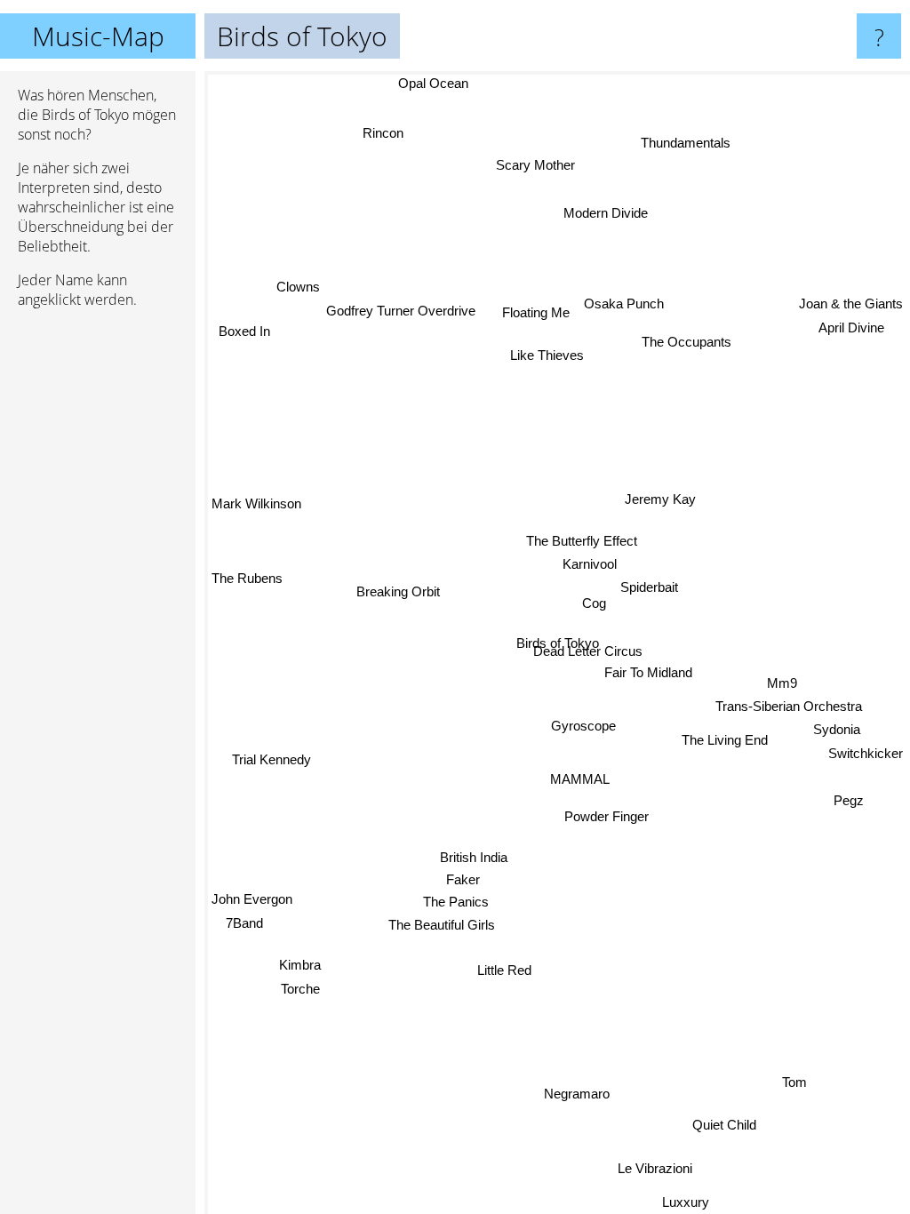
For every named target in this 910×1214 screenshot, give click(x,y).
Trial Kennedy (271, 760)
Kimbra (300, 964)
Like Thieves (547, 354)
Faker (462, 877)
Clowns (298, 287)
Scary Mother (535, 164)
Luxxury (690, 1202)
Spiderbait (649, 585)
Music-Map (98, 36)
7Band (245, 925)
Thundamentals (686, 143)
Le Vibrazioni (655, 1167)
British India (473, 856)
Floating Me (536, 311)
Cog (594, 602)
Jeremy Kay (661, 499)
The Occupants (686, 340)
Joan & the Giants (851, 300)
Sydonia (835, 733)
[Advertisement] (98, 594)
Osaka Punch (624, 302)
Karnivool (589, 562)
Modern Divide (605, 212)
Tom (791, 1087)
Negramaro (577, 1092)
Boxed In (245, 329)
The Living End (725, 739)
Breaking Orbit (398, 588)
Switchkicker (865, 756)
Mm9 (782, 687)
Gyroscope (583, 725)
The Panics (455, 900)
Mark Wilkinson (256, 505)
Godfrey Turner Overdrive (400, 311)
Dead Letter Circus (588, 651)
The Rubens (247, 580)
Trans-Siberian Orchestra (787, 709)
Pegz (849, 799)
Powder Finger (605, 816)
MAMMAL (580, 779)
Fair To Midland (648, 672)
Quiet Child (725, 1123)
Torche (300, 988)
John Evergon (252, 901)
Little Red (503, 969)
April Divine (850, 323)
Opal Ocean (433, 83)
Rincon (383, 131)
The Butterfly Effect (581, 539)
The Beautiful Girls (440, 923)
